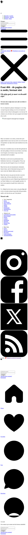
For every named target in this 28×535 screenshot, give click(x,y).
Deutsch (11, 17)
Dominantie (3, 83)
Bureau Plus (7, 223)
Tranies (23, 82)
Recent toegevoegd (8, 231)
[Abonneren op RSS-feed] (14, 356)
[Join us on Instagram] (14, 275)
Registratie (3, 29)
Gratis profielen (7, 234)
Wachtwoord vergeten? (6, 27)
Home (2, 82)
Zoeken (5, 224)
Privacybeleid (7, 216)
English (11, 16)
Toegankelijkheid (8, 235)
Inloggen (6, 221)
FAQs (5, 228)
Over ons (6, 210)
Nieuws (6, 230)
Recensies (6, 232)
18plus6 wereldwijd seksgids (14, 358)
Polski (10, 18)
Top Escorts (7, 82)
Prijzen (15, 83)
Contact (6, 218)
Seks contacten (13, 82)
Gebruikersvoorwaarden (10, 214)
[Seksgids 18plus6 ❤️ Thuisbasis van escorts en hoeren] (14, 52)
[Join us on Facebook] (14, 302)
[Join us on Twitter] (14, 329)
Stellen (19, 82)
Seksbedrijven (10, 83)
